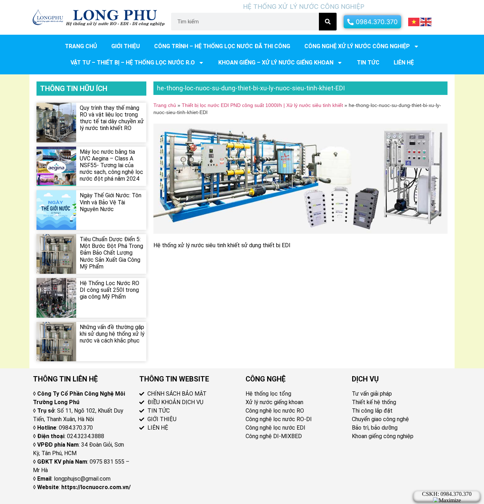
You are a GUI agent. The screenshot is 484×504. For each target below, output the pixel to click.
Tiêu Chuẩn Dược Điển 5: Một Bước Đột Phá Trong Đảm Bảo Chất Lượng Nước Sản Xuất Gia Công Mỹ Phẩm (111, 253)
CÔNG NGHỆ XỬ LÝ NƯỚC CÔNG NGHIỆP (357, 46)
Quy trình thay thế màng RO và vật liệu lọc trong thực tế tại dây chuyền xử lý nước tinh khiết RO (112, 118)
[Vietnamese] (414, 21)
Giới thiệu (125, 46)
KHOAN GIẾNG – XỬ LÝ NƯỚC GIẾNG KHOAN (275, 62)
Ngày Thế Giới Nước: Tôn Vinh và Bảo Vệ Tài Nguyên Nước (110, 202)
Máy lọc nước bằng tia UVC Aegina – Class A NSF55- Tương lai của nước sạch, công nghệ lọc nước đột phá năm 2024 (111, 165)
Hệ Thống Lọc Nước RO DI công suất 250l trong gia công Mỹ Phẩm (109, 290)
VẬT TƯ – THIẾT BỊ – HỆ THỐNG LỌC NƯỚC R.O (133, 62)
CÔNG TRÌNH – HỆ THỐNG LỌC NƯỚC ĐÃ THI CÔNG (222, 46)
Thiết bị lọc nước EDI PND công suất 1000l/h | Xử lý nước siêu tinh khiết (262, 105)
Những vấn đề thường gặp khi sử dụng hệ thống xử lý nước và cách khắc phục (112, 334)
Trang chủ (81, 46)
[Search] (328, 21)
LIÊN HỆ (404, 62)
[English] (426, 21)
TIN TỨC (368, 62)
